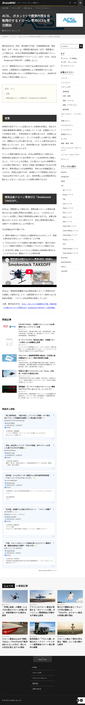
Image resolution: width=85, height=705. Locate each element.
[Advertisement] (72, 287)
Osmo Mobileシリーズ (70, 231)
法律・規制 (66, 96)
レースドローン (66, 130)
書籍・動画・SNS (67, 143)
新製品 (74, 58)
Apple (63, 181)
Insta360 (64, 271)
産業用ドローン (66, 134)
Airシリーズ (67, 190)
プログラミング (68, 66)
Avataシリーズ (68, 195)
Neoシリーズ (67, 222)
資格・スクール (68, 100)
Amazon (64, 172)
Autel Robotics (66, 262)
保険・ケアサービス (70, 105)
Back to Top (42, 659)
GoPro (63, 267)
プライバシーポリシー (42, 8)
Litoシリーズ (67, 204)
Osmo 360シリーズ (69, 226)
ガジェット (65, 159)
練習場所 (66, 109)
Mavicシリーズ (68, 208)
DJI (62, 186)
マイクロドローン (67, 125)
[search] (81, 46)
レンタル (73, 62)
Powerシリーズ (68, 240)
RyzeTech (64, 258)
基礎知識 (66, 91)
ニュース (17, 30)
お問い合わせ (28, 8)
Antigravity (65, 177)
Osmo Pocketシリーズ (70, 249)
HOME (6, 8)
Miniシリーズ (67, 217)
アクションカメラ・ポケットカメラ (71, 149)
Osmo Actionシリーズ (70, 253)
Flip (64, 199)
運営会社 (35, 683)
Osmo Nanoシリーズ (70, 235)
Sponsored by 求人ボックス (48, 570)
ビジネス (64, 139)
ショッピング (65, 82)
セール (65, 58)
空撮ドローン (65, 121)
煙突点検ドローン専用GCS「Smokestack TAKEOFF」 (26, 98)
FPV (64, 62)
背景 (7, 94)
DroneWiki (11, 700)
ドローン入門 (16, 8)
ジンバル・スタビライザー (70, 154)
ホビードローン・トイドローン (71, 115)
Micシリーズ (67, 213)
